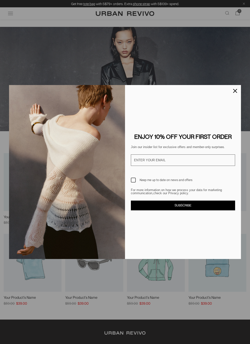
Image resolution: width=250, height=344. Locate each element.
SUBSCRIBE (183, 205)
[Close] (235, 91)
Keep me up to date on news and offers (166, 180)
